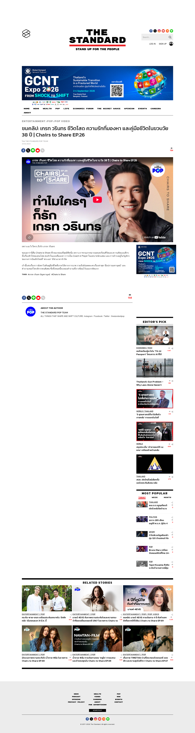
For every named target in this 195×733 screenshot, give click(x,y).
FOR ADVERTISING (98, 704)
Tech (150, 348)
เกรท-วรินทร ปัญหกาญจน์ (39, 274)
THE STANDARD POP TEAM (36, 141)
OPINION (129, 109)
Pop (118, 694)
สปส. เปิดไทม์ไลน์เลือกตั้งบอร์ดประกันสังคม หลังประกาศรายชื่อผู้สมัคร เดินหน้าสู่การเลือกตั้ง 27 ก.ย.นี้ (148, 481)
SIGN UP (162, 43)
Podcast (76, 696)
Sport (152, 532)
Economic (141, 348)
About (97, 702)
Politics (153, 517)
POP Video (62, 121)
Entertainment (34, 121)
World (139, 411)
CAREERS (156, 109)
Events (118, 699)
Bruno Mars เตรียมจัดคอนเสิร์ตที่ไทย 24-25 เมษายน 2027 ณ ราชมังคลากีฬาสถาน (159, 551)
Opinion (76, 699)
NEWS (36, 109)
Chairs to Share (59, 274)
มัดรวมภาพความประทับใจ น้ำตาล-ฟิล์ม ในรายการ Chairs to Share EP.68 (45, 659)
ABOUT (27, 113)
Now (118, 696)
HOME (27, 109)
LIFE (66, 109)
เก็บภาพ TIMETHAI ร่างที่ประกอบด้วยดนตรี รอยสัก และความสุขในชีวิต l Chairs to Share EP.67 (145, 659)
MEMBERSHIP (97, 710)
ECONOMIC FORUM (83, 109)
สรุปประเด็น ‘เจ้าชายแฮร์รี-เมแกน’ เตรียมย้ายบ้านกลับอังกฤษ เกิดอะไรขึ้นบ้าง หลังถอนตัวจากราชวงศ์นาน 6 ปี (149, 449)
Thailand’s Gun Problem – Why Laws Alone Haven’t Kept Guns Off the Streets (149, 383)
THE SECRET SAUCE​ (108, 109)
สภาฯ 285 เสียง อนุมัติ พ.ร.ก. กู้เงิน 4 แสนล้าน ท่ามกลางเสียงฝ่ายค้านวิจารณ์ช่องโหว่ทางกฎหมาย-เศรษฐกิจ (159, 522)
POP (57, 109)
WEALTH (47, 109)
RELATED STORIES (97, 582)
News (76, 694)
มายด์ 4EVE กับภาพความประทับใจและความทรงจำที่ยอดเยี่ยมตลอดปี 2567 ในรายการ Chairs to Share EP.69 (95, 619)
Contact (118, 702)
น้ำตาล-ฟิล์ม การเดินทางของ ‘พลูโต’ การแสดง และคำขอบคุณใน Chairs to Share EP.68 (94, 659)
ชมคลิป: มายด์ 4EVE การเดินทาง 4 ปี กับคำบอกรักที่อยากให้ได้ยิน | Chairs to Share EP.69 (145, 619)
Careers (97, 699)
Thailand (148, 411)
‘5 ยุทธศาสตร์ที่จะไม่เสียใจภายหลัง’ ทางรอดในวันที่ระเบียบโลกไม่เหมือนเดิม (148, 416)
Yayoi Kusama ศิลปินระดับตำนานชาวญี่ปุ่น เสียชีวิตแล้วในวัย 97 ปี (159, 566)
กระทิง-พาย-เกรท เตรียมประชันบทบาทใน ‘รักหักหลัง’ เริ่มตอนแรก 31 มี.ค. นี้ (44, 619)
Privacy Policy (76, 702)
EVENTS (142, 109)
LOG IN (152, 43)
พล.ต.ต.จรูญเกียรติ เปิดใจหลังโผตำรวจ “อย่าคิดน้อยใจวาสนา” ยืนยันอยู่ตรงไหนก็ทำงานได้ (159, 507)
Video (97, 696)
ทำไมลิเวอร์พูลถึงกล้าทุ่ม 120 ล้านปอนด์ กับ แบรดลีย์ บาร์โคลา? (159, 537)
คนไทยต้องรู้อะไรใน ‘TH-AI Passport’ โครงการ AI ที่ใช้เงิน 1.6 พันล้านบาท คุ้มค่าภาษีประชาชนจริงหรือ (149, 353)
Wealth (97, 694)
